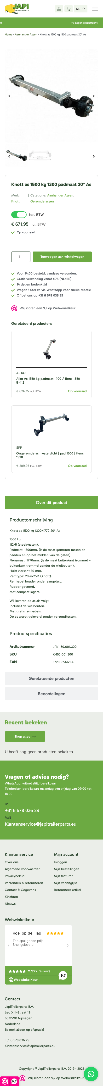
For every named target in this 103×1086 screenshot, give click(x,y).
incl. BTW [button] (36, 215)
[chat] (91, 1074)
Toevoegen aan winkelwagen (62, 257)
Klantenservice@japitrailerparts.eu (40, 824)
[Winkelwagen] (68, 8)
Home (8, 34)
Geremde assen (42, 201)
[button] (9, 96)
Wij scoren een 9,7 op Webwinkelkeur (47, 308)
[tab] (51, 502)
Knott (15, 201)
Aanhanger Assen (26, 34)
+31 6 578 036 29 (22, 810)
